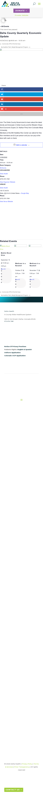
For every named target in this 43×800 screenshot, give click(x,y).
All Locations (22, 632)
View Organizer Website (7, 182)
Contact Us (13, 790)
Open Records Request (16, 455)
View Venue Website (6, 201)
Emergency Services (19, 501)
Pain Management (19, 531)
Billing (19, 567)
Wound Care (19, 555)
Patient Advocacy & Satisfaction (20, 574)
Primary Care (19, 538)
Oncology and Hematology (19, 528)
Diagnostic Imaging (18, 487)
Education (19, 497)
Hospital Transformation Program (21, 721)
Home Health (19, 511)
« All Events (4, 26)
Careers (17, 600)
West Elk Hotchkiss (22, 682)
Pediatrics (22, 665)
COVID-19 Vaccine (21, 708)
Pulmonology (22, 668)
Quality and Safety (16, 458)
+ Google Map (24, 193)
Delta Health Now (21, 714)
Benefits (17, 617)
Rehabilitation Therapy (19, 542)
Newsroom (16, 448)
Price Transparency (19, 588)
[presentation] (6, 249)
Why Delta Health (17, 613)
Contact (16, 441)
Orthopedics (22, 656)
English (20, 349)
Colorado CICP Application (15, 356)
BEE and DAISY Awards (21, 694)
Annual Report (16, 428)
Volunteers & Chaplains (21, 742)
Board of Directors (16, 435)
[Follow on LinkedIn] (18, 339)
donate (20, 11)
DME (19, 494)
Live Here (17, 620)
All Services (18, 474)
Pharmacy (19, 535)
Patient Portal (19, 581)
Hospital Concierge (18, 514)
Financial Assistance (19, 571)
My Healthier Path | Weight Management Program (15, 47)
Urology (22, 679)
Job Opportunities (17, 603)
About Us (16, 424)
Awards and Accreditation (16, 431)
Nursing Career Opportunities (17, 610)
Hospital (22, 649)
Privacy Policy (27, 764)
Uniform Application (12, 353)
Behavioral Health (19, 477)
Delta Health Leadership (16, 438)
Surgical (19, 545)
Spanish (28, 349)
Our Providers (15, 451)
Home (15, 421)
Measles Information (21, 731)
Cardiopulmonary (19, 480)
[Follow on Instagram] (10, 339)
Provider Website (21, 15)
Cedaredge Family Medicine (22, 639)
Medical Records (19, 525)
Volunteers (19, 552)
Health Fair (21, 718)
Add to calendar (21, 145)
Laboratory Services (19, 521)
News (21, 735)
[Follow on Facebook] (6, 339)
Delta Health (4, 174)
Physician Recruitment (17, 606)
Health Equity (16, 462)
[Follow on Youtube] (22, 339)
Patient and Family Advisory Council (20, 584)
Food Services (19, 504)
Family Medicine (22, 642)
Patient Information (19, 577)
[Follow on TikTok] (26, 339)
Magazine (21, 728)
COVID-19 (21, 704)
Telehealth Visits (18, 548)
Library (21, 725)
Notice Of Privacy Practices (15, 346)
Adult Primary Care (22, 635)
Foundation (15, 445)
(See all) (3, 269)
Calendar (20, 697)
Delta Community (21, 711)
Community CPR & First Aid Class (10, 44)
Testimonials (21, 738)
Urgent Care (22, 675)
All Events (3, 168)
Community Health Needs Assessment (21, 701)
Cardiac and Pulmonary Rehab (19, 484)
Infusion (19, 518)
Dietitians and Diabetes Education (19, 491)
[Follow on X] (14, 339)
